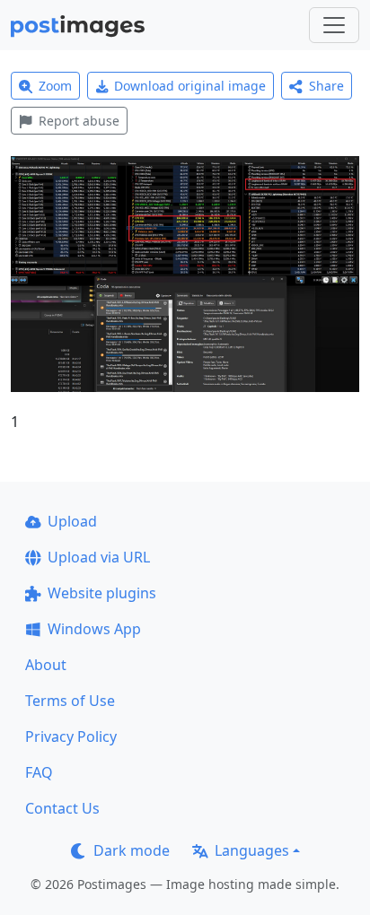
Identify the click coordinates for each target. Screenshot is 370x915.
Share (326, 85)
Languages (252, 850)
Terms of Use (70, 700)
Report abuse (79, 120)
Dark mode (131, 850)
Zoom (55, 85)
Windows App (94, 629)
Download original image (190, 85)
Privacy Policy (71, 736)
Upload (72, 521)
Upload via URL (99, 557)
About (45, 665)
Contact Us (62, 808)
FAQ (39, 772)
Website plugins (102, 593)
